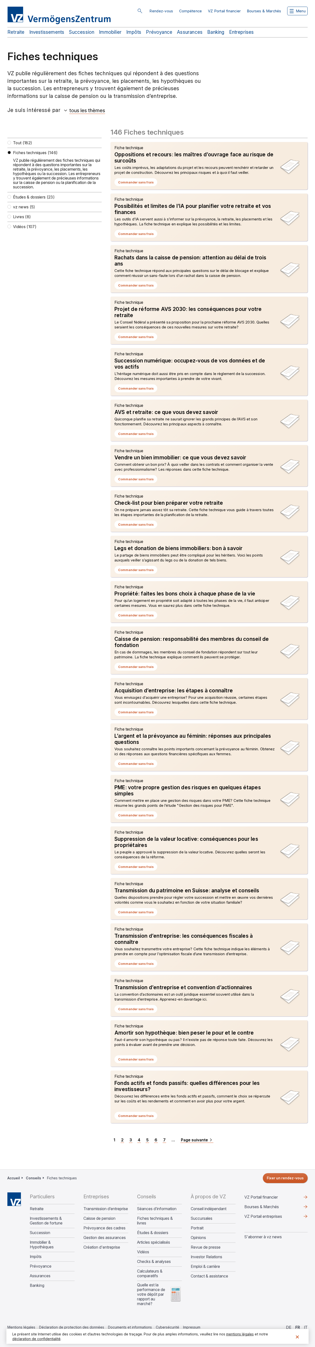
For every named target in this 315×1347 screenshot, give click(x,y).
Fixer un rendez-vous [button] (285, 1178)
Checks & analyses (154, 1261)
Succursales (201, 1218)
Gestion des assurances (104, 1237)
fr (297, 1327)
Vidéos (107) (24, 226)
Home (14, 1199)
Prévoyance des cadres (104, 1228)
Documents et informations (130, 1327)
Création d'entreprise (101, 1247)
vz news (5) (24, 207)
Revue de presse (205, 1247)
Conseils (33, 1178)
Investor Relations (206, 1257)
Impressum (191, 1327)
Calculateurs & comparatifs (149, 1273)
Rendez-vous (161, 11)
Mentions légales (21, 1327)
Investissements (46, 32)
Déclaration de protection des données (71, 1327)
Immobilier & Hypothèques (42, 1244)
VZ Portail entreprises (271, 1217)
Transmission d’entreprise (105, 1208)
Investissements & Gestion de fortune (46, 1220)
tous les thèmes (87, 110)
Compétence (190, 11)
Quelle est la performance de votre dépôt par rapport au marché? (151, 1294)
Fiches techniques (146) (35, 152)
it (306, 1327)
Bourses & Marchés (264, 11)
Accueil (13, 1178)
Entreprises (241, 32)
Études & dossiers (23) (34, 197)
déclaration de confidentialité (36, 1339)
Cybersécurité (167, 1327)
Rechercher (139, 11)
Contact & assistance (209, 1276)
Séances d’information (156, 1208)
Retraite (16, 32)
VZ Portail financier (224, 11)
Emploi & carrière (205, 1266)
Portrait (197, 1228)
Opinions (198, 1237)
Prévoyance (159, 32)
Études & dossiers (152, 1232)
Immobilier (110, 32)
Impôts (133, 32)
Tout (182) (22, 143)
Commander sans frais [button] (137, 183)
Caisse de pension (99, 1218)
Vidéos (143, 1252)
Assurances (190, 32)
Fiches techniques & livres (155, 1220)
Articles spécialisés (153, 1242)
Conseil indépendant (208, 1208)
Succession (81, 32)
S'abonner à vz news (263, 1236)
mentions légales (240, 1334)
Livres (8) (22, 217)
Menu (301, 11)
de (288, 1327)
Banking (215, 32)
